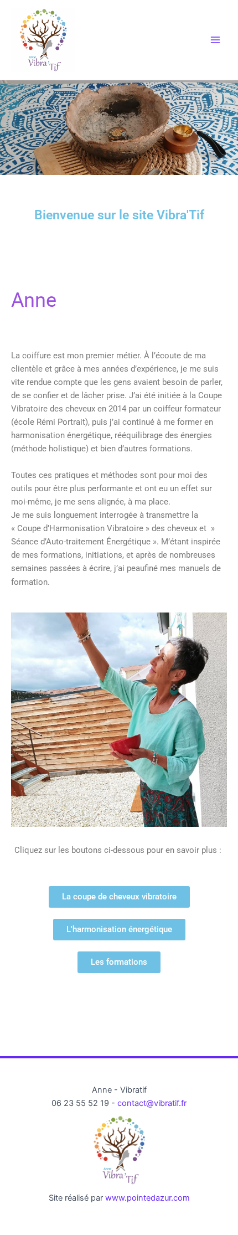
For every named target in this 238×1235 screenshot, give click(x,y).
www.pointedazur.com (147, 1198)
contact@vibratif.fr (152, 1103)
